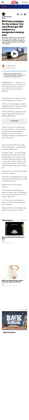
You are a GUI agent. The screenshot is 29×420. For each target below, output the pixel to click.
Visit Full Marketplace (22, 220)
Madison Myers (11, 65)
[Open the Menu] (2, 2)
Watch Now (24, 2)
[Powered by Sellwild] (25, 309)
